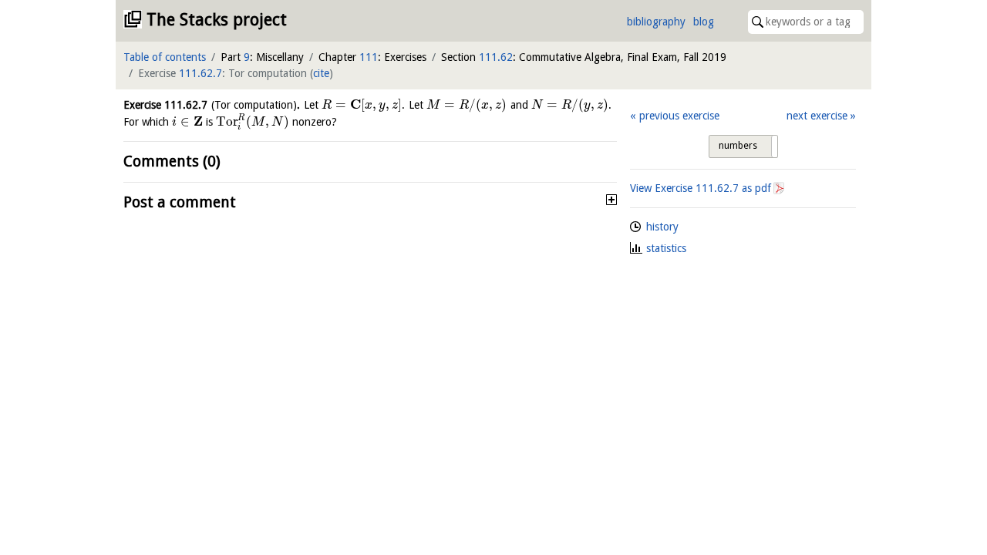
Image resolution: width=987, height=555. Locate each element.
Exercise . (211, 105)
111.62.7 (200, 73)
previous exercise (679, 115)
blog (703, 21)
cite (321, 73)
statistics (666, 248)
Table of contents (164, 57)
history (662, 226)
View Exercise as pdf (700, 188)
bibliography (656, 21)
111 (368, 57)
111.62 (496, 57)
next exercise (817, 115)
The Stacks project (217, 19)
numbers (738, 145)
